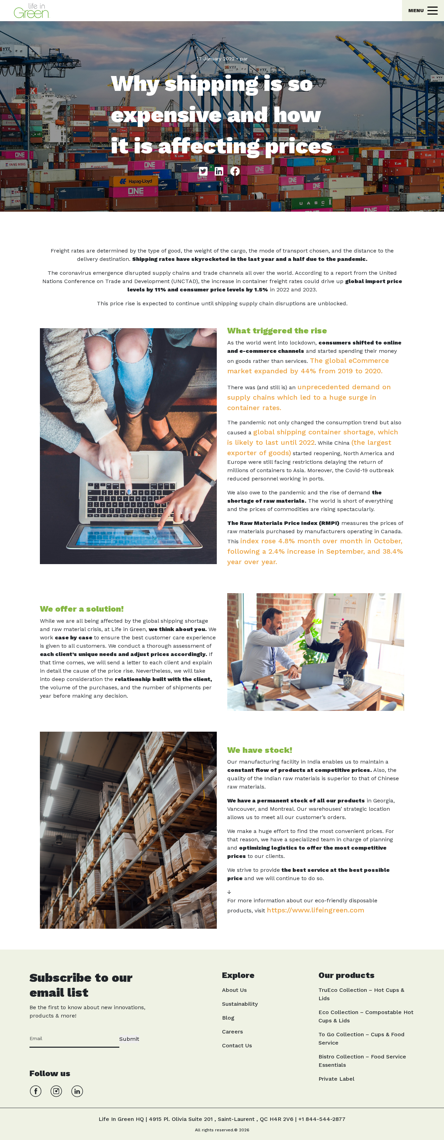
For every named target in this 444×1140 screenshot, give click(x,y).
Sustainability (240, 1004)
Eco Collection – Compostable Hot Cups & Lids (365, 1016)
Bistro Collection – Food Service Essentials (362, 1060)
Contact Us (237, 1045)
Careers (232, 1031)
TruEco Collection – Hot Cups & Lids (361, 994)
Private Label (336, 1078)
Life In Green (208, 5)
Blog (228, 1017)
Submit (129, 1039)
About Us (234, 990)
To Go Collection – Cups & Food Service (361, 1038)
